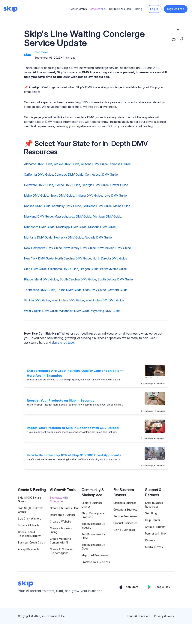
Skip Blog (151, 513)
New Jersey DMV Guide (79, 248)
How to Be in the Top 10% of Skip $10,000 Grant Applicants (74, 455)
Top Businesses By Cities (93, 546)
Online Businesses (124, 529)
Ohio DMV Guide (35, 269)
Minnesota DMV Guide (39, 227)
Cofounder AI (98, 8)
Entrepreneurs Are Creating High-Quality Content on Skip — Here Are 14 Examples (75, 373)
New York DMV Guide (39, 258)
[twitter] (174, 39)
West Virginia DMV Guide (41, 311)
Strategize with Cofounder (59, 499)
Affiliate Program (155, 526)
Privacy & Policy (164, 616)
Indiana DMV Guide (89, 195)
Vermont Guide (117, 290)
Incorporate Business (63, 514)
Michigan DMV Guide (107, 216)
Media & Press (154, 547)
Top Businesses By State (93, 536)
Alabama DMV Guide (38, 164)
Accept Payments (28, 549)
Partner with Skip (155, 533)
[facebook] (181, 39)
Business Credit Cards (31, 542)
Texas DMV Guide (69, 290)
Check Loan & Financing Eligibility (29, 533)
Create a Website (60, 521)
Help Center (152, 520)
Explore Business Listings (92, 504)
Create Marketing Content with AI (60, 540)
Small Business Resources (154, 504)
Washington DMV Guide (68, 300)
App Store (132, 586)
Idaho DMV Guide (36, 195)
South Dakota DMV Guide (115, 279)
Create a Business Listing (61, 530)
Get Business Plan (120, 8)
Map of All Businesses (95, 555)
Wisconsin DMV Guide (74, 311)
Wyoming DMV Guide (105, 311)
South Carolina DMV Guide (78, 279)
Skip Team (41, 52)
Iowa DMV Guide (115, 195)
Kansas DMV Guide (37, 206)
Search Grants (78, 8)
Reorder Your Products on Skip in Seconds (60, 400)
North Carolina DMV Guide (73, 258)
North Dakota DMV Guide (109, 258)
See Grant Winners (29, 518)
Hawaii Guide (119, 185)
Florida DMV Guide (67, 185)
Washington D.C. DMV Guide (105, 300)
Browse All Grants (28, 525)
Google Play (162, 586)
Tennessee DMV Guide (39, 290)
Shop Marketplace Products (93, 515)
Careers (150, 540)
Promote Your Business (96, 562)
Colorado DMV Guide (69, 174)
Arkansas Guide (120, 164)
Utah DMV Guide (94, 290)
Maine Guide (121, 206)
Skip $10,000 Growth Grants (31, 509)
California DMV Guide (38, 174)
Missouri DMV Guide (102, 227)
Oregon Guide (89, 269)
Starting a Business (124, 502)
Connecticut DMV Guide (101, 174)
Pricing (138, 8)
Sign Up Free (175, 8)
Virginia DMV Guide (37, 300)
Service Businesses (125, 516)
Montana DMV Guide (38, 237)
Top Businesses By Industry (93, 525)
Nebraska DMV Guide (68, 237)
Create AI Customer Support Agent (62, 551)
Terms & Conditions (139, 616)
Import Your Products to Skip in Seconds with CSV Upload (73, 428)
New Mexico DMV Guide (114, 248)
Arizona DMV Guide (94, 164)
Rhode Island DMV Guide (41, 279)
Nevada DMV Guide (98, 237)
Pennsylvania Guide (113, 269)
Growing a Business (125, 509)
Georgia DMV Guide (95, 185)
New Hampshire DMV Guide (43, 248)
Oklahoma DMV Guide (63, 269)
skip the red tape (63, 342)
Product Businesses (125, 523)
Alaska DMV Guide (66, 164)
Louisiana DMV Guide (97, 206)
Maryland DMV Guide (38, 216)
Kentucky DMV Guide (66, 206)
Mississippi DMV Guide (71, 227)
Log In (154, 8)
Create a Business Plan (64, 508)
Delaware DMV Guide (38, 185)
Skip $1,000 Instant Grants (29, 499)
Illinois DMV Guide (62, 195)
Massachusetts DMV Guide (72, 216)
